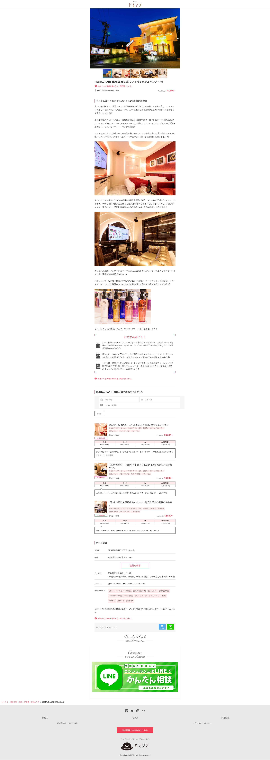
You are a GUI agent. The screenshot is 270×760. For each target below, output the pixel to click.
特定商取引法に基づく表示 (67, 723)
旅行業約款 (225, 718)
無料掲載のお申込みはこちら (135, 730)
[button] (177, 38)
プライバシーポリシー (202, 723)
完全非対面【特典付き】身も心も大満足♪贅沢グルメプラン (139, 425)
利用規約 (135, 718)
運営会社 (45, 718)
